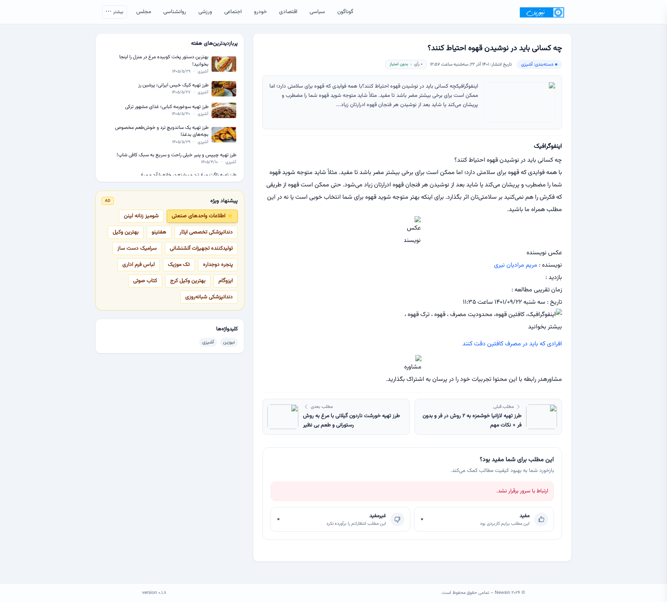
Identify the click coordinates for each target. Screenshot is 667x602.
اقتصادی (288, 12)
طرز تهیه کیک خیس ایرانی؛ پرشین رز (173, 85)
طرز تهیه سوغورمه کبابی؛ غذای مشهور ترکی (166, 106)
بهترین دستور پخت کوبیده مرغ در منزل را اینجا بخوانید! (163, 61)
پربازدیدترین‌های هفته (214, 43)
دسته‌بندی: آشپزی (537, 64)
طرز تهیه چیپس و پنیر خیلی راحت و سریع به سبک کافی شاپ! (176, 155)
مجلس (143, 12)
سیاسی (317, 12)
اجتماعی (233, 12)
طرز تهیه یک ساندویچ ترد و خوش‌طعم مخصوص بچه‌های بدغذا (161, 131)
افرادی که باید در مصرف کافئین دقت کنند (512, 344)
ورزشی (205, 12)
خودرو (260, 12)
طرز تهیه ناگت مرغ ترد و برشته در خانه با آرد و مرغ (188, 175)
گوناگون (345, 12)
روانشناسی (174, 12)
